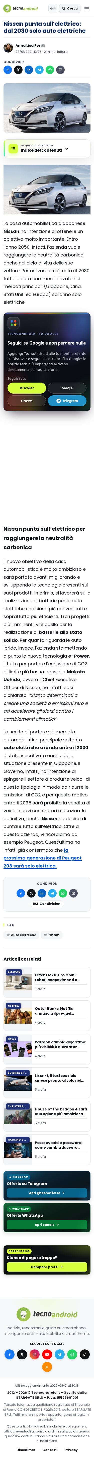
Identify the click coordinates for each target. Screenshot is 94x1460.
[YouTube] (47, 1354)
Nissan (53, 935)
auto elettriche (23, 935)
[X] (18, 70)
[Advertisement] (47, 436)
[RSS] (47, 1367)
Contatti (50, 1449)
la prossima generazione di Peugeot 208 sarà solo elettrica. (43, 858)
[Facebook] (8, 70)
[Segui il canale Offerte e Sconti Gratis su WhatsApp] (72, 1354)
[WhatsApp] (50, 70)
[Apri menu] (86, 8)
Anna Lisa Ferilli (30, 45)
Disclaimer (26, 1449)
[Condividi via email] (60, 70)
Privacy (71, 1449)
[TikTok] (85, 1354)
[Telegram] (39, 70)
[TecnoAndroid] (23, 8)
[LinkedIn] (29, 70)
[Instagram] (35, 1354)
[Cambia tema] (52, 8)
